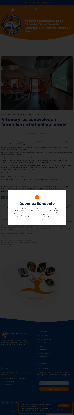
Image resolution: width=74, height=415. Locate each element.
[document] (37, 207)
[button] (63, 192)
